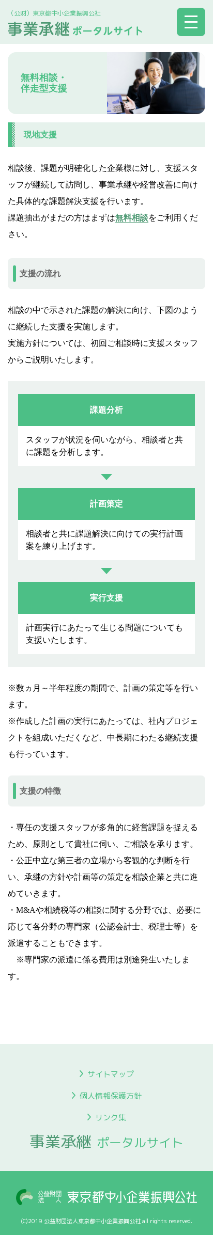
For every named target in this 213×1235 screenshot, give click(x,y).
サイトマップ (110, 1074)
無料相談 (131, 217)
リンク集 (110, 1117)
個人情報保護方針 (111, 1095)
